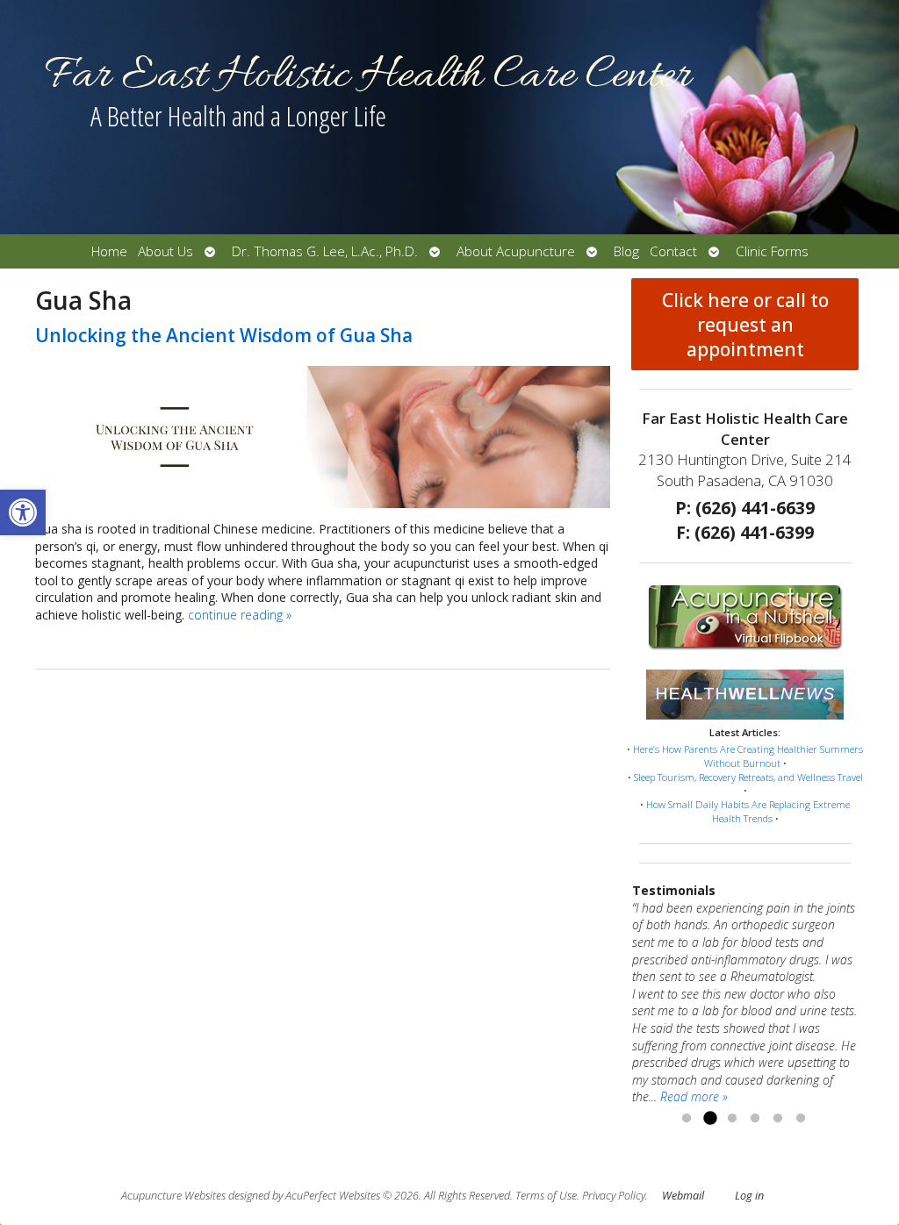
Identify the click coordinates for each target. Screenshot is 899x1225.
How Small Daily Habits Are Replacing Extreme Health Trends (748, 811)
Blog (626, 251)
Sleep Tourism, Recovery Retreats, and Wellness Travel (748, 777)
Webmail (683, 1195)
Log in (749, 1195)
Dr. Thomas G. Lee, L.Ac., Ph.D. (325, 251)
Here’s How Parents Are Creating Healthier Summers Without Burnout (748, 756)
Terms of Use (546, 1195)
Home (109, 251)
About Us (165, 251)
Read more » (694, 1096)
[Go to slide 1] (686, 1119)
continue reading (239, 614)
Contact (673, 251)
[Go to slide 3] (732, 1119)
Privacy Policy (613, 1195)
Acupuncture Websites (173, 1195)
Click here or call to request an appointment (745, 325)
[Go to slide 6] (800, 1119)
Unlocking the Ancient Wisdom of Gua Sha (224, 335)
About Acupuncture (516, 251)
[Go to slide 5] (778, 1119)
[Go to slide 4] (755, 1119)
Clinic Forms (772, 251)
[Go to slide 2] (709, 1119)
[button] (23, 512)
